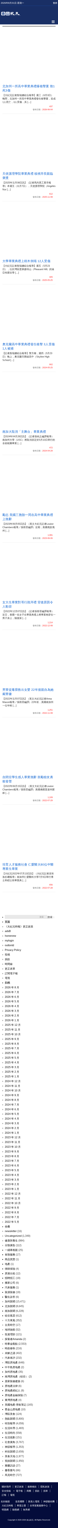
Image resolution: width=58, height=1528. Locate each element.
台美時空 (10, 1325)
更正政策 (19, 1486)
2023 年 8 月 (12, 1156)
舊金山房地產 (12, 1409)
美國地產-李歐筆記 (15, 1404)
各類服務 (10, 1254)
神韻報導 (10, 1446)
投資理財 (10, 1334)
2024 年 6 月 (12, 1109)
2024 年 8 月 (12, 1100)
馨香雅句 (10, 1470)
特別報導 (10, 1423)
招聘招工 (10, 1278)
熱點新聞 (10, 1418)
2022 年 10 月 (13, 1203)
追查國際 (19, 1501)
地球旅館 (10, 1329)
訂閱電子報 (11, 973)
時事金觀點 (11, 1343)
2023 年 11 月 (12, 1142)
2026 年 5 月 (12, 1001)
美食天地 (10, 1456)
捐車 (45, 1491)
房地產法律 (11, 1386)
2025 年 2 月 (12, 1071)
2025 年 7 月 (12, 1048)
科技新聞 (10, 1451)
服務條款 (32, 1486)
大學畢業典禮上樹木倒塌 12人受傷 (26, 261)
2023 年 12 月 (13, 1137)
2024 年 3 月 (12, 1123)
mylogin (9, 940)
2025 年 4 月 (12, 1062)
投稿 (7, 954)
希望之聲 (21, 1505)
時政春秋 (10, 1348)
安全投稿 (6, 1491)
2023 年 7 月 (12, 1160)
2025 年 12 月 (13, 1024)
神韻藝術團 (49, 1501)
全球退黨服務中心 (39, 1505)
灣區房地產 (11, 1362)
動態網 (15, 1509)
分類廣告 (10, 1245)
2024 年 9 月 (12, 1095)
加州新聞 (10, 1301)
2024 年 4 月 (12, 1118)
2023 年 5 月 (12, 1170)
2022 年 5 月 (12, 1221)
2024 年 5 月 (12, 1114)
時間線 (9, 964)
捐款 (7, 959)
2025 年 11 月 (12, 1029)
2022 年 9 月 (12, 1207)
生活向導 (10, 1428)
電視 (7, 978)
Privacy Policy (13, 950)
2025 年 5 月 (12, 1057)
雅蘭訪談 (10, 1465)
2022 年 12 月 (13, 1193)
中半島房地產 (12, 1367)
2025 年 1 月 (12, 1076)
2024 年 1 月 (12, 1132)
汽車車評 (10, 1357)
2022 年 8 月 (12, 1212)
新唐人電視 (33, 1501)
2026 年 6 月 (12, 996)
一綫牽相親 (11, 1250)
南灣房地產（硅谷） (16, 1376)
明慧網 (5, 1509)
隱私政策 (44, 1486)
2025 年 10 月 (13, 1034)
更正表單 (10, 968)
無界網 (26, 1509)
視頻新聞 (10, 1460)
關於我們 (6, 1486)
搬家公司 (10, 1282)
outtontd (9, 945)
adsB (8, 931)
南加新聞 (10, 1311)
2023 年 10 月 (13, 1146)
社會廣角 (10, 1442)
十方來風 (10, 1320)
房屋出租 (10, 1273)
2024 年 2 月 (12, 1128)
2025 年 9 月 (12, 1039)
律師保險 (10, 1268)
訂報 (4, 1495)
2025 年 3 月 (12, 1067)
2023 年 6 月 (12, 1165)
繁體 (55, 3)
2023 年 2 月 (12, 1184)
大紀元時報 (7, 1505)
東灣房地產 (11, 1400)
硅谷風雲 (10, 1315)
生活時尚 (10, 1432)
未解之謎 (10, 1353)
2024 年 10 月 (13, 1090)
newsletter (11, 1231)
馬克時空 (10, 1475)
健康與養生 (11, 1240)
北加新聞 (10, 1306)
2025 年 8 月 (12, 1043)
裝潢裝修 (10, 1292)
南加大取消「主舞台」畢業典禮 (24, 431)
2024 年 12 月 (13, 1081)
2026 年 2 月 (12, 1015)
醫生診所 (10, 1297)
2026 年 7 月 (12, 992)
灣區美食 (10, 1414)
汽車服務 (10, 1287)
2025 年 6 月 (12, 1053)
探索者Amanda (13, 1339)
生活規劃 (10, 1437)
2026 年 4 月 (12, 1006)
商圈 (29, 1491)
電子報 (19, 1491)
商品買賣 (10, 1259)
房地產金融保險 (14, 1395)
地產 (7, 1264)
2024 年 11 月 (12, 1086)
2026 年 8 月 (12, 987)
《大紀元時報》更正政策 (19, 926)
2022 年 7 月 (12, 1217)
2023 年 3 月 (12, 1179)
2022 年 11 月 (12, 1198)
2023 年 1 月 (12, 1189)
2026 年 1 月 (12, 1020)
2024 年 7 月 (12, 1104)
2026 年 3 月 (12, 1010)
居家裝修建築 (12, 1381)
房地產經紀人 (12, 1390)
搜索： (51, 917)
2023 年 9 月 (12, 1151)
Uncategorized (13, 1235)
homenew (10, 935)
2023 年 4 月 (12, 1175)
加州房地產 (11, 1371)
